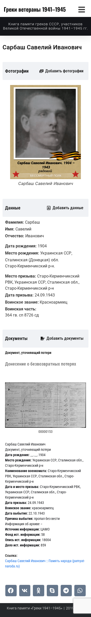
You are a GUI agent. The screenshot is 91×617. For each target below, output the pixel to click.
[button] (81, 9)
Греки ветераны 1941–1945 (35, 9)
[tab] (28, 353)
